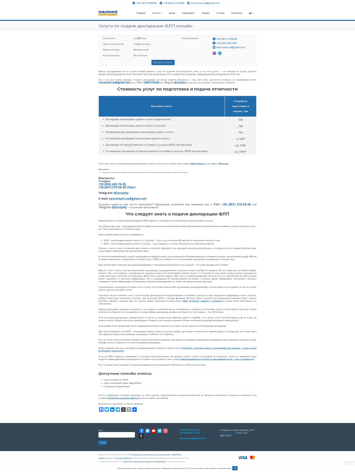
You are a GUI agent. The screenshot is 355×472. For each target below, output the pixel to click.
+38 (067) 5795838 (146, 3)
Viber (214, 53)
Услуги (156, 13)
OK (235, 468)
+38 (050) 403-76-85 (189, 432)
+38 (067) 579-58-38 (189, 430)
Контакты (236, 13)
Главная (140, 13)
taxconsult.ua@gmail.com (205, 3)
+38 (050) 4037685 (173, 3)
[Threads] (157, 436)
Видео (206, 13)
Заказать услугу (163, 62)
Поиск (100, 430)
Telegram (220, 53)
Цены (172, 13)
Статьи (220, 13)
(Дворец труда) (227, 432)
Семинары (188, 13)
